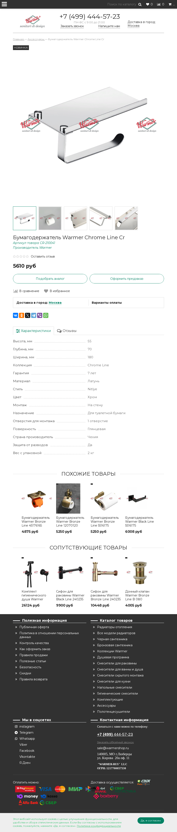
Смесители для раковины (117, 663)
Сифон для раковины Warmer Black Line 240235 (70, 595)
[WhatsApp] (45, 315)
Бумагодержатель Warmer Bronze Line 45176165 (36, 521)
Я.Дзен (24, 763)
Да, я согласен (151, 820)
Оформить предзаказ (126, 279)
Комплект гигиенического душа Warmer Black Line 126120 (35, 597)
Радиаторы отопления (114, 627)
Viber (23, 745)
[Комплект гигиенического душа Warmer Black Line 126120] (37, 572)
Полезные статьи (32, 661)
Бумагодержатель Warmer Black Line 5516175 (139, 521)
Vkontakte (27, 757)
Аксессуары (106, 706)
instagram (27, 726)
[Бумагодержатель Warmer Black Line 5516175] (140, 498)
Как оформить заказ (34, 649)
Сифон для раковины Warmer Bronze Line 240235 (106, 595)
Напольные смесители (114, 687)
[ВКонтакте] (15, 315)
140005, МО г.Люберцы (115, 754)
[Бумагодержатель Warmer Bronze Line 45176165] (37, 498)
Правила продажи (33, 655)
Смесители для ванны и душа (120, 669)
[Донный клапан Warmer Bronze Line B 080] (140, 572)
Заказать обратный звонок (115, 742)
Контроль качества (34, 643)
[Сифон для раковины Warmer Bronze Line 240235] (106, 572)
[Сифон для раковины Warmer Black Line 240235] (71, 572)
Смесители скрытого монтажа (120, 675)
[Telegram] (33, 315)
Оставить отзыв (43, 256)
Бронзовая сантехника (115, 645)
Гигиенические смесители (117, 693)
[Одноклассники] (21, 315)
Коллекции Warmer (112, 651)
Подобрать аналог (50, 279)
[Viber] (39, 315)
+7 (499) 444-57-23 (89, 16)
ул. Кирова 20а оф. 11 (113, 758)
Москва (55, 303)
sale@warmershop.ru (113, 748)
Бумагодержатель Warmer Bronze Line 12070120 (70, 521)
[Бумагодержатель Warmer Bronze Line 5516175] (106, 498)
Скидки (25, 673)
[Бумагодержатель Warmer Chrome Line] (24, 218)
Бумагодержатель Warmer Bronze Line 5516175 (105, 521)
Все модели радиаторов (116, 633)
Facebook (26, 751)
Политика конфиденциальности (99, 825)
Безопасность (30, 667)
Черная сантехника (112, 639)
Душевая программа (113, 657)
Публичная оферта (34, 627)
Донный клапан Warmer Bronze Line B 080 (137, 595)
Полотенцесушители (113, 712)
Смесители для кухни (113, 681)
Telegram (26, 732)
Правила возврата (33, 679)
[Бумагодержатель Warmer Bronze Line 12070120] (71, 498)
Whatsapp (27, 739)
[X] (27, 315)
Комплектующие (110, 699)
